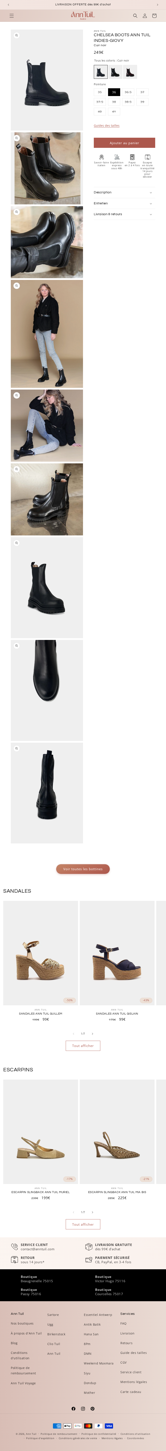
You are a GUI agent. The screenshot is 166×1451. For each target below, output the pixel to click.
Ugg (50, 1324)
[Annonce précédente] (8, 4)
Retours (126, 1343)
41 (116, 112)
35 (102, 93)
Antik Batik (92, 1324)
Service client (130, 1372)
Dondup (90, 1383)
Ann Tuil (54, 1354)
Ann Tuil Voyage (23, 1383)
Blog (14, 1343)
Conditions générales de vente (78, 1438)
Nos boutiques (22, 1323)
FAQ (123, 1323)
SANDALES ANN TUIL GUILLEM (40, 1013)
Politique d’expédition (40, 1438)
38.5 (129, 102)
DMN (88, 1354)
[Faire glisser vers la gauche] (73, 1034)
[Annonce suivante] (157, 4)
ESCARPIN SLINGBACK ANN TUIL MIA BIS (117, 1192)
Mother (89, 1393)
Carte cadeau (130, 1392)
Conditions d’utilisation (135, 1433)
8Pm (87, 1344)
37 (144, 93)
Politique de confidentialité (98, 1433)
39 (144, 102)
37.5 (101, 102)
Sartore (53, 1315)
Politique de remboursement (23, 1370)
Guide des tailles (133, 1353)
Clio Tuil (53, 1344)
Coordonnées (135, 1438)
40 (102, 112)
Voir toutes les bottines (83, 869)
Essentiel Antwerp (98, 1315)
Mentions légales (133, 1382)
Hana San (91, 1334)
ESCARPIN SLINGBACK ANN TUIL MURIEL (40, 1192)
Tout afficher (83, 1046)
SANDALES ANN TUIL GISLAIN (117, 1013)
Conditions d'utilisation (20, 1355)
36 (114, 92)
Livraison (127, 1333)
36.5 (129, 93)
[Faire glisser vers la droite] (92, 1034)
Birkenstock (56, 1334)
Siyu (87, 1373)
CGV (123, 1362)
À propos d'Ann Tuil (26, 1333)
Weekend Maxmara (99, 1363)
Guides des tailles (107, 125)
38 (116, 102)
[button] (11, 16)
